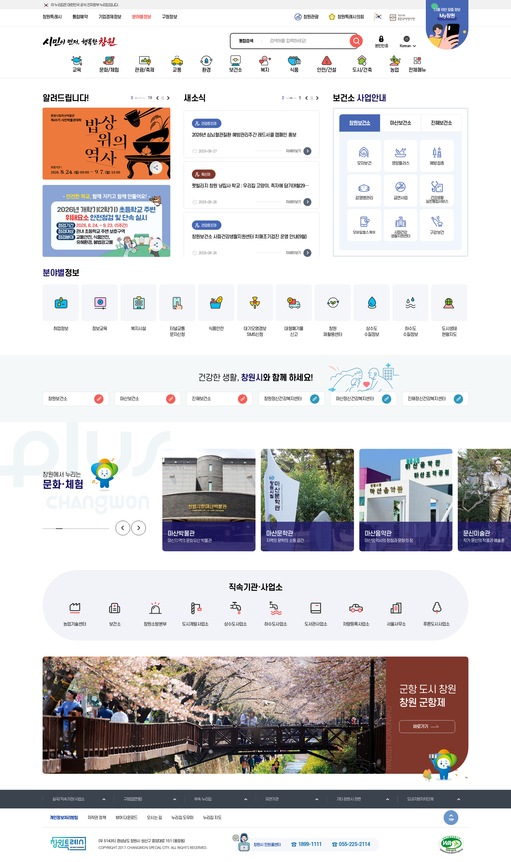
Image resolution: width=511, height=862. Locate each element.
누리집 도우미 (182, 817)
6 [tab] (79, 528)
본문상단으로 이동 (451, 817)
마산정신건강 (355, 398)
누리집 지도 (212, 817)
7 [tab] (86, 528)
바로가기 (420, 726)
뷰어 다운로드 (126, 817)
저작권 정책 (97, 817)
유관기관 (271, 799)
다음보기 (168, 98)
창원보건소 (359, 123)
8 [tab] (92, 528)
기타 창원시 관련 (348, 799)
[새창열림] (376, 16)
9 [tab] (99, 528)
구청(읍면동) (132, 799)
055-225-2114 (354, 844)
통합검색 (246, 41)
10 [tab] (105, 528)
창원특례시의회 (350, 17)
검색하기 (356, 40)
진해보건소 (441, 123)
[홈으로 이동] (80, 42)
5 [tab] (72, 528)
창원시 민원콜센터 (267, 845)
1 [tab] (46, 528)
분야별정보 (141, 17)
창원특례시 (52, 17)
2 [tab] (52, 528)
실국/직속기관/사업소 (68, 799)
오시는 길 (154, 817)
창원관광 (311, 17)
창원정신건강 (283, 398)
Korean (405, 46)
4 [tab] (66, 528)
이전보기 (157, 98)
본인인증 (381, 46)
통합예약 (80, 17)
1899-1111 (310, 844)
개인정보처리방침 (64, 817)
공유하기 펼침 (156, 134)
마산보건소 (400, 123)
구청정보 (169, 17)
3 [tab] (59, 528)
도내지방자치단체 (420, 799)
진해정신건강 (427, 398)
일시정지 (162, 98)
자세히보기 (293, 148)
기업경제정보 (109, 17)
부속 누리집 (202, 799)
